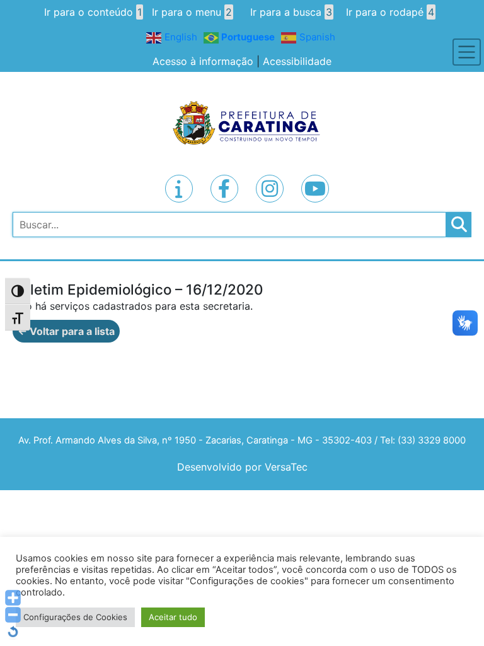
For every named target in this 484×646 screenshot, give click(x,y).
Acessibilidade (297, 61)
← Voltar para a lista (66, 331)
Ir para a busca (291, 12)
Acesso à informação (203, 61)
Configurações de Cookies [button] (75, 617)
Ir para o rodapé (390, 12)
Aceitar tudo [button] (173, 617)
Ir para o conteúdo (93, 12)
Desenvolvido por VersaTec (242, 467)
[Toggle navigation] (466, 52)
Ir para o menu (192, 12)
